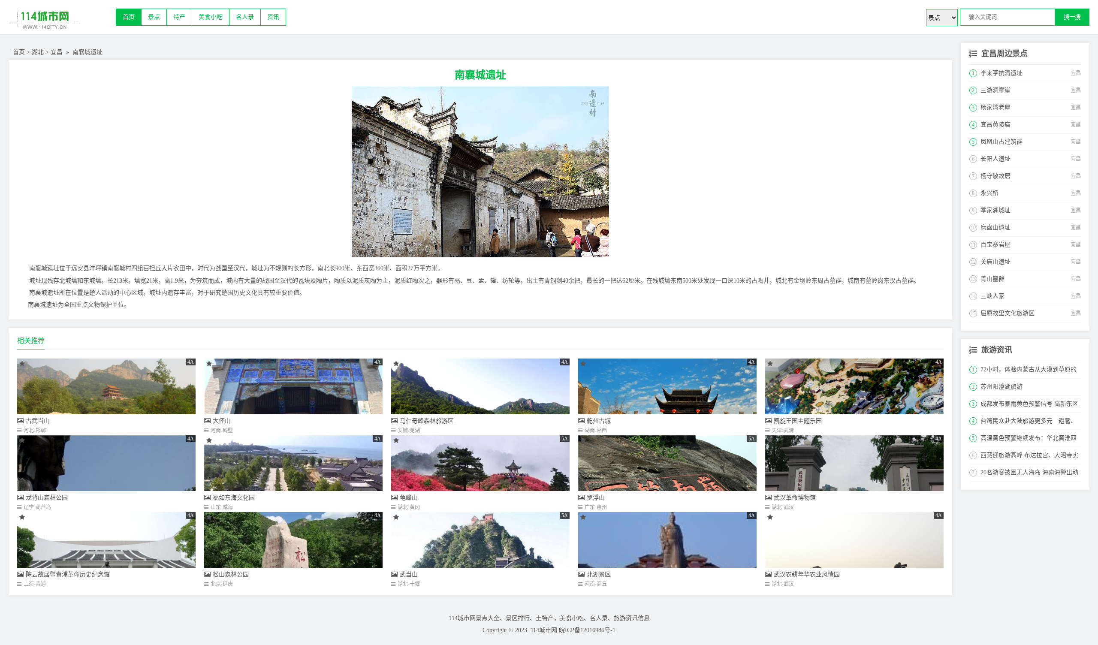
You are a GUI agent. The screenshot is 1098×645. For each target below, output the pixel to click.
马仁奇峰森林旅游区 (427, 421)
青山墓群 (992, 279)
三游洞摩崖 (995, 90)
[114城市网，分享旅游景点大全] (62, 21)
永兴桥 (989, 193)
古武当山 (38, 421)
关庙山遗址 (995, 262)
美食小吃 (211, 17)
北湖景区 (599, 574)
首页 (129, 17)
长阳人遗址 (995, 159)
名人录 (245, 17)
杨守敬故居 (995, 176)
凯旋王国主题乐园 (798, 421)
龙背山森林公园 (47, 497)
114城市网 (544, 630)
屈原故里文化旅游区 (1007, 313)
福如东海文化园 (234, 497)
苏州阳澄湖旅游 (1001, 386)
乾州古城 (599, 421)
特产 (179, 17)
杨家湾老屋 (995, 107)
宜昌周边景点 (1004, 53)
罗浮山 (596, 497)
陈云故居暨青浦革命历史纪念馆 (68, 574)
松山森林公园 (231, 574)
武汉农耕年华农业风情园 (807, 574)
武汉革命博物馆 (795, 497)
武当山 (409, 574)
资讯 (273, 17)
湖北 (38, 52)
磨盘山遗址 (995, 227)
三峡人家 (992, 296)
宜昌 (57, 52)
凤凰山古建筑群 (1001, 142)
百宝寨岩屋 (995, 244)
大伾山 (222, 421)
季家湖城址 (995, 210)
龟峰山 (409, 497)
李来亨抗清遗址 (1001, 73)
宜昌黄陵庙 (995, 124)
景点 (154, 17)
